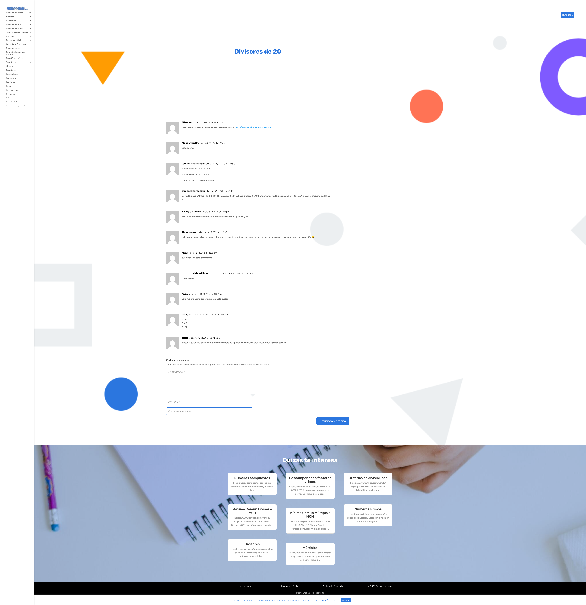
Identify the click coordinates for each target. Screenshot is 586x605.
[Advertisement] (257, 21)
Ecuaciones (11, 70)
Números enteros (14, 24)
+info (323, 599)
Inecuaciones (12, 74)
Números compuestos (252, 478)
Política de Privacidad (333, 586)
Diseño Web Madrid (305, 592)
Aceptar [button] (345, 600)
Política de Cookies (290, 586)
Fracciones (10, 36)
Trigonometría (12, 90)
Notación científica (14, 58)
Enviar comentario (333, 421)
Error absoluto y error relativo (15, 53)
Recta (8, 86)
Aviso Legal (245, 586)
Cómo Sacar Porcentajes (16, 44)
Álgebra (9, 66)
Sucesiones (11, 62)
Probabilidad (11, 102)
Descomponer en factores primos (310, 480)
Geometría (10, 94)
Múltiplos (310, 548)
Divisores (252, 544)
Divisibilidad (11, 20)
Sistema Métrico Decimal (17, 32)
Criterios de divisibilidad (368, 478)
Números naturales (14, 12)
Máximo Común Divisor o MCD (252, 511)
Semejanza (11, 78)
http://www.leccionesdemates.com (253, 127)
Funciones (10, 82)
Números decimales (14, 28)
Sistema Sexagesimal (15, 106)
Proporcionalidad (13, 40)
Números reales (13, 48)
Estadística (11, 98)
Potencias (10, 16)
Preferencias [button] (332, 599)
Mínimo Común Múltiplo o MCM (310, 515)
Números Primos (368, 509)
